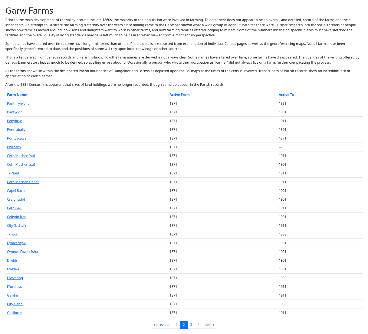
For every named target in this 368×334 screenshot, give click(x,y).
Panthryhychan (19, 103)
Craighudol (16, 199)
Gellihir (13, 295)
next (209, 324)
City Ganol (15, 304)
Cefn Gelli (14, 208)
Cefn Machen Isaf (21, 155)
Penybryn (14, 120)
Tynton (12, 234)
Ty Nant (13, 173)
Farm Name (17, 94)
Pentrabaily (16, 129)
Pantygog (15, 112)
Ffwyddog (15, 277)
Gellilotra (14, 312)
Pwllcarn (14, 147)
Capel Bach (16, 190)
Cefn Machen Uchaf (23, 182)
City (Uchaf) (16, 225)
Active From (180, 94)
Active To (286, 94)
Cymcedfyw (16, 243)
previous (162, 324)
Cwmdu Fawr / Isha (22, 251)
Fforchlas (14, 286)
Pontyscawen (18, 138)
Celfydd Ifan (16, 216)
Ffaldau (13, 269)
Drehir (12, 260)
